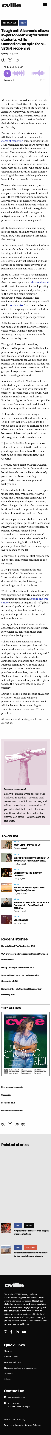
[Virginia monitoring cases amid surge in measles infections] (6, 1227)
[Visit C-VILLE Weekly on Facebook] (11, 1332)
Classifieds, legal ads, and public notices (20, 1368)
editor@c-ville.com (16, 1397)
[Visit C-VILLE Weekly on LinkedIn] (17, 1332)
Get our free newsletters (12, 1110)
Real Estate (30, 1247)
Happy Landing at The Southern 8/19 (17, 967)
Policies (7, 1379)
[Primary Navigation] (45, 5)
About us (8, 1351)
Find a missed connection (12, 1087)
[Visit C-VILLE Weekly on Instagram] (6, 1332)
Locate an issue (8, 1102)
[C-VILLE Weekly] (12, 5)
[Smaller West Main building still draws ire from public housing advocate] (6, 1249)
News (23, 23)
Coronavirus (9, 23)
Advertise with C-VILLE (14, 1362)
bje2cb (4, 53)
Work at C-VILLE (11, 1356)
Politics (29, 1225)
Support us (6, 1095)
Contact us (8, 1373)
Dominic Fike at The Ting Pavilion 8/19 (18, 946)
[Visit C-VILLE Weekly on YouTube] (24, 1332)
